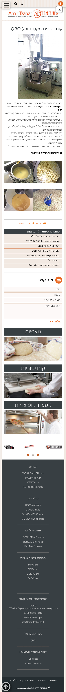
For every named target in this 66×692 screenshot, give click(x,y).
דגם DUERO (33, 574)
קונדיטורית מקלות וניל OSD (45, 250)
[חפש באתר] (15, 4)
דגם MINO (33, 565)
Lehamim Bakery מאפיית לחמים (42, 241)
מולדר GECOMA (33, 505)
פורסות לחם (33, 530)
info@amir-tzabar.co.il (33, 622)
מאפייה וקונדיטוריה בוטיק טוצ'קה (43, 255)
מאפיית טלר (53, 260)
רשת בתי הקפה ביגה (48, 246)
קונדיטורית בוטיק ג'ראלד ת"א (44, 236)
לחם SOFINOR (29, 537)
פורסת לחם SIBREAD (33, 542)
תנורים (33, 466)
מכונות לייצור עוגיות (33, 558)
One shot (33, 659)
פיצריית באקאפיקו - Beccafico (43, 265)
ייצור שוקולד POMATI (33, 651)
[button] (59, 9)
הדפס (39, 223)
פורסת (41, 537)
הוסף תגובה (25, 223)
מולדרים (33, 498)
